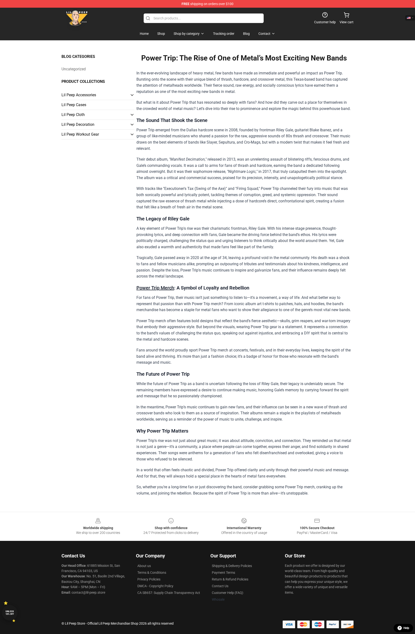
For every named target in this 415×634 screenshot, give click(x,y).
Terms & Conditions (151, 572)
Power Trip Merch (155, 288)
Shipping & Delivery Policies (232, 566)
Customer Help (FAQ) (227, 593)
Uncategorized (73, 69)
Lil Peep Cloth (73, 114)
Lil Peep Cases (73, 105)
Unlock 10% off (10, 612)
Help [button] (406, 628)
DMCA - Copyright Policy (155, 586)
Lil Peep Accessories (78, 95)
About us (144, 566)
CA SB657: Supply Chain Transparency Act (168, 593)
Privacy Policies (148, 579)
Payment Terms (223, 572)
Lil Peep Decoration (77, 124)
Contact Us (220, 586)
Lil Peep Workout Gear (80, 134)
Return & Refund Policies (230, 579)
